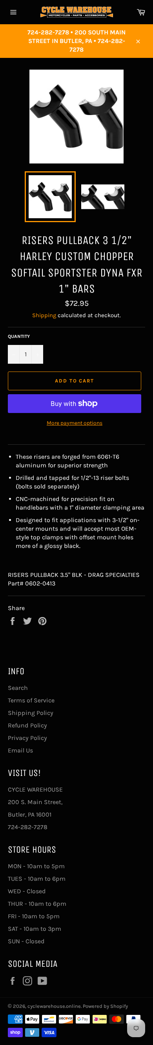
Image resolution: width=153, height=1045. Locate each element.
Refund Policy (27, 725)
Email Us (20, 750)
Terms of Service (31, 700)
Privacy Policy (27, 738)
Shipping (44, 315)
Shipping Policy (30, 712)
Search (18, 687)
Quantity (19, 336)
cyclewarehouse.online (54, 1006)
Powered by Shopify (105, 1006)
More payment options (74, 423)
